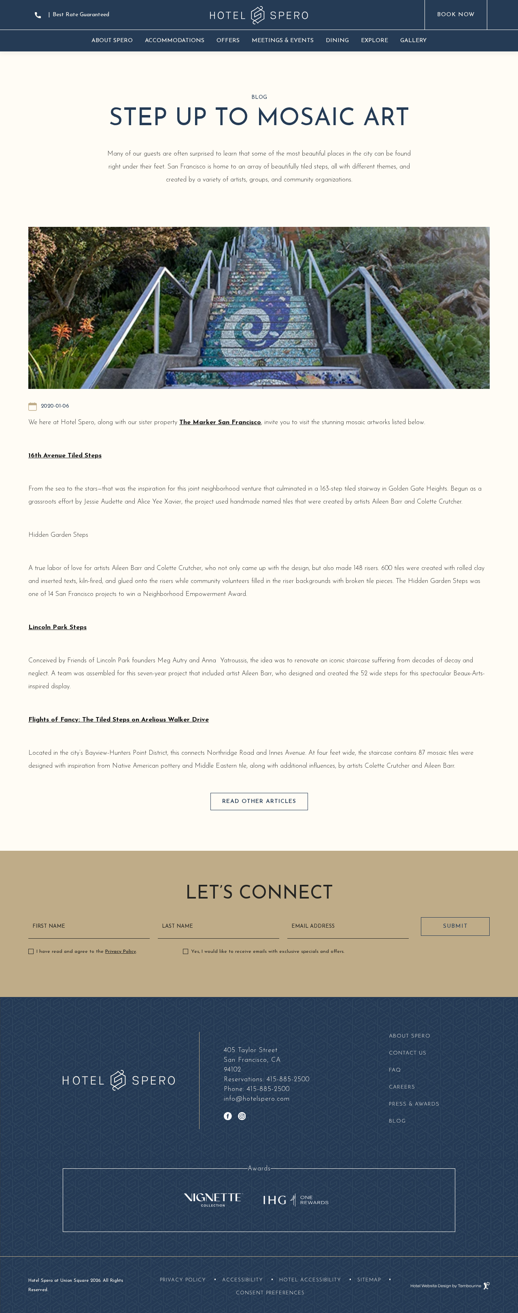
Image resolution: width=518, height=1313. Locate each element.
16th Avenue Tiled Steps (65, 456)
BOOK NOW (456, 9)
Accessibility (242, 1280)
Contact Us (408, 1053)
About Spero (112, 41)
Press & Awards (414, 1104)
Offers (228, 41)
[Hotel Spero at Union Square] (259, 15)
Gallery (413, 41)
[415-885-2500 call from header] (39, 15)
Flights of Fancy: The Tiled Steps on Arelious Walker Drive (118, 720)
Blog (397, 1121)
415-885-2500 (267, 1079)
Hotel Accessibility (310, 1280)
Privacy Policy (120, 951)
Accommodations (174, 41)
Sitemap (369, 1280)
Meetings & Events (283, 41)
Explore (374, 41)
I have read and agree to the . (86, 951)
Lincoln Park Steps (57, 627)
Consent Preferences (270, 1293)
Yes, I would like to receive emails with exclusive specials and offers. (267, 951)
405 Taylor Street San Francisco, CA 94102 (252, 1059)
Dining (337, 41)
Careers (402, 1087)
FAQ (395, 1070)
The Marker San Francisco (220, 422)
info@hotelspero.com (257, 1099)
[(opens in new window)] (214, 1199)
